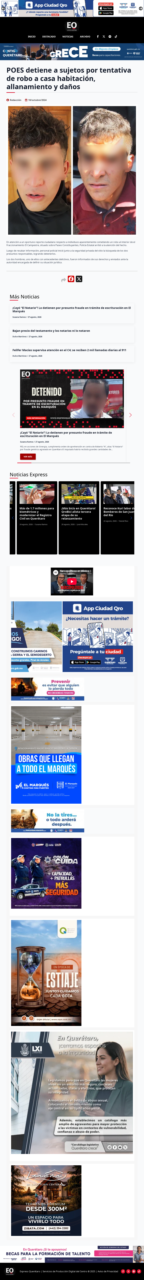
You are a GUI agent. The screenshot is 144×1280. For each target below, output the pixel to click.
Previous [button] (3, 8)
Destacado (49, 36)
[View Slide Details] (72, 1093)
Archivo (85, 36)
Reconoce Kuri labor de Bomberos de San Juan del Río (70, 512)
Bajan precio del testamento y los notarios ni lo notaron (51, 330)
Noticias (67, 36)
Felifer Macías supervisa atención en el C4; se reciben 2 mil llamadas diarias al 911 (70, 350)
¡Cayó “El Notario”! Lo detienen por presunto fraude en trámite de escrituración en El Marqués (72, 309)
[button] (130, 415)
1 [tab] (70, 1157)
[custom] (109, 36)
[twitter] (103, 36)
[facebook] (97, 36)
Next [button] (141, 8)
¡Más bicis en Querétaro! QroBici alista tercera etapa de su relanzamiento (29, 513)
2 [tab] (73, 1157)
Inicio (32, 36)
